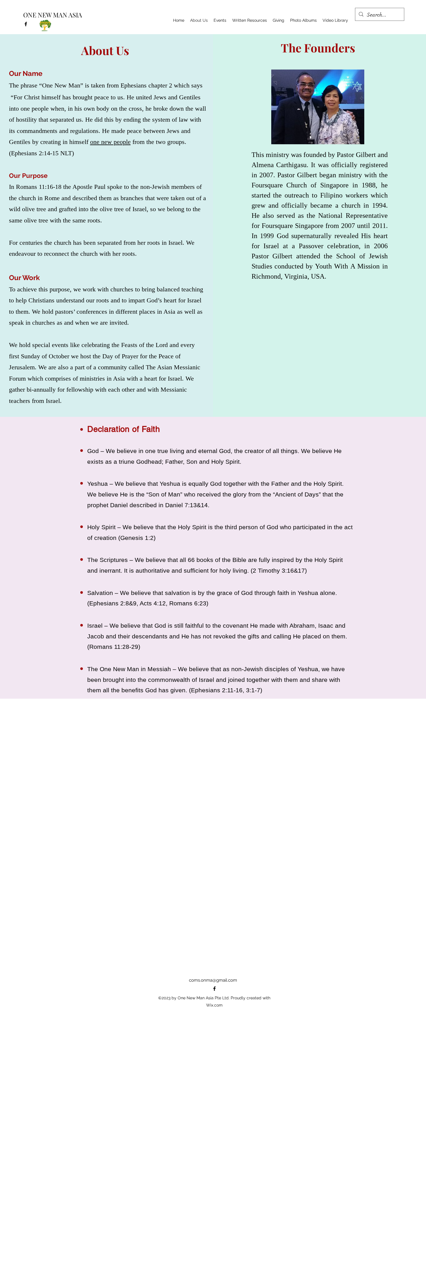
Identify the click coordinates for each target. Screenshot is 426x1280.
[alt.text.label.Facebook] (26, 24)
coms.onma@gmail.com (213, 980)
